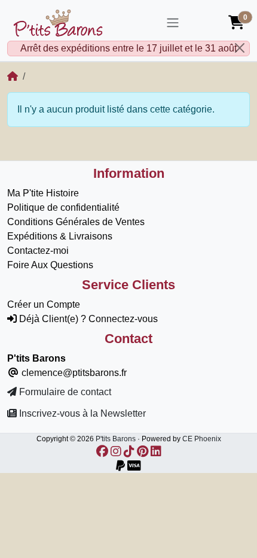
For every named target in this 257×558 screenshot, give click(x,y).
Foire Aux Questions (50, 265)
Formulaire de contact (64, 392)
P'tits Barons (116, 439)
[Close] (239, 47)
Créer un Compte (43, 304)
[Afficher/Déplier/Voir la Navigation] (172, 22)
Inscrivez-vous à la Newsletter (81, 413)
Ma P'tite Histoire (43, 193)
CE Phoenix (201, 439)
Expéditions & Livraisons (59, 236)
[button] (236, 23)
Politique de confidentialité (63, 207)
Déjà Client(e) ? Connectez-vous (87, 319)
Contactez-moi (38, 250)
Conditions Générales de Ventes (76, 222)
